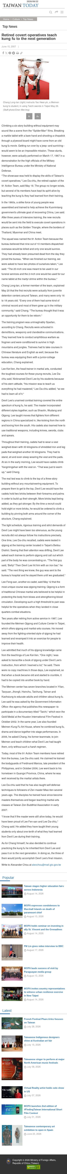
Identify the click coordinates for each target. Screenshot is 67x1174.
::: (3, 1)
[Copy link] (21, 53)
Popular (8, 878)
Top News (28, 19)
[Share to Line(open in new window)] (10, 53)
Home (6, 19)
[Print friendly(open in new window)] (17, 53)
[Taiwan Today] (20, 5)
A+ (37, 116)
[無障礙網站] (33, 1166)
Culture (16, 19)
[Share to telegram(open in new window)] (13, 53)
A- (29, 116)
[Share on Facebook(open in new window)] (3, 53)
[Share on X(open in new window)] (6, 53)
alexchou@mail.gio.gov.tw (46, 864)
